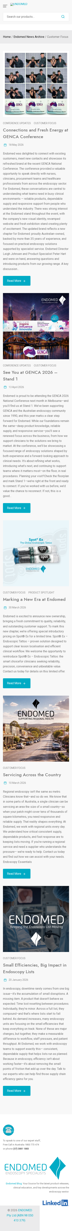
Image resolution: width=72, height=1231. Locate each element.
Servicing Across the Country (32, 774)
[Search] (63, 16)
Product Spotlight (41, 592)
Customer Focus (45, 123)
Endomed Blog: (14, 1183)
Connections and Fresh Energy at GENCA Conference (35, 133)
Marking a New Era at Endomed (34, 599)
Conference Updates (17, 123)
